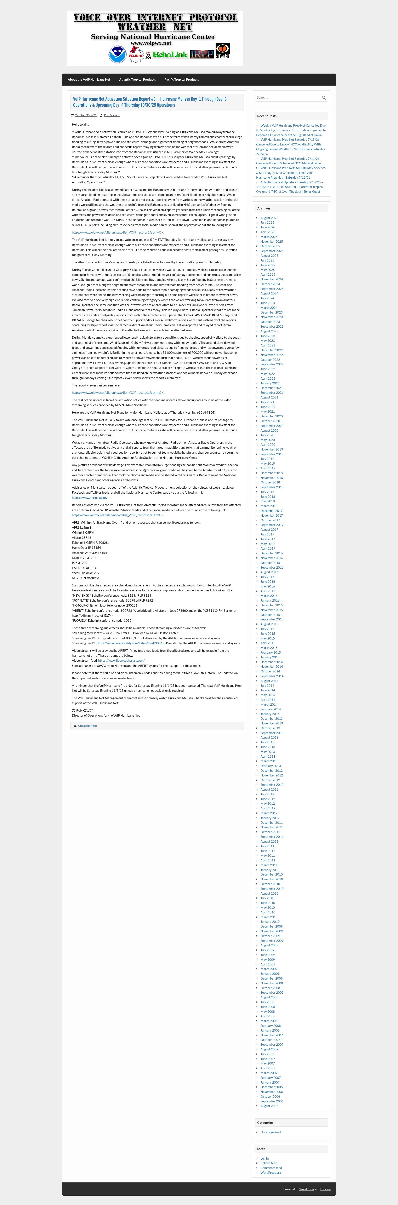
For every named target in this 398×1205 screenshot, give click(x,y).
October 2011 (270, 832)
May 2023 (268, 340)
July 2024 (267, 298)
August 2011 (269, 841)
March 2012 (269, 813)
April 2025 (268, 274)
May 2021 (268, 411)
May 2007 (268, 1063)
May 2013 (268, 751)
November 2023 (272, 317)
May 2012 (268, 803)
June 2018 (268, 496)
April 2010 (268, 912)
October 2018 (270, 482)
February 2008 (271, 1025)
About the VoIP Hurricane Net (89, 79)
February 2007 (271, 1077)
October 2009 (270, 936)
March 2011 (269, 865)
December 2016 (272, 553)
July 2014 (267, 685)
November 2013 (272, 723)
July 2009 (267, 950)
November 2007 (272, 1035)
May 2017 (268, 544)
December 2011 (272, 822)
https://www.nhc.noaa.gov (89, 497)
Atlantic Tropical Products (137, 79)
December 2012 (272, 770)
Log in (265, 1158)
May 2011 (268, 855)
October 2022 (270, 359)
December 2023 (272, 312)
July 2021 (267, 402)
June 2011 (268, 851)
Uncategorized (87, 725)
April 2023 (268, 345)
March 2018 (269, 506)
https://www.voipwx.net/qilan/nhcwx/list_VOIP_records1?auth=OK (118, 232)
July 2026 (267, 222)
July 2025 (267, 260)
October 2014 (270, 671)
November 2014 (272, 666)
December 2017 (272, 510)
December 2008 (272, 978)
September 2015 (272, 619)
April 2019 (268, 468)
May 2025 (268, 269)
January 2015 (270, 657)
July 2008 (267, 1002)
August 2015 (269, 624)
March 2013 (269, 761)
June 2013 (268, 747)
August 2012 (269, 789)
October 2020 (270, 421)
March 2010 (269, 917)
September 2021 (272, 392)
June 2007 (268, 1059)
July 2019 (267, 458)
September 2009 (272, 940)
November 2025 (272, 241)
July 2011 (267, 846)
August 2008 (269, 997)
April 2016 (268, 591)
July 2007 (267, 1054)
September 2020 (272, 426)
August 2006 (269, 1106)
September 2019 (272, 454)
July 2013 (267, 742)
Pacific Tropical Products (182, 79)
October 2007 (270, 1040)
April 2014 (268, 699)
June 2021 (268, 407)
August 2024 (269, 293)
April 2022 (268, 378)
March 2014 (269, 704)
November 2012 (272, 775)
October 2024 (270, 284)
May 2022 (268, 373)
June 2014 (268, 690)
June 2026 (268, 227)
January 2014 (270, 714)
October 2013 (270, 728)
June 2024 (268, 303)
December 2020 (272, 416)
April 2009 (268, 964)
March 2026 (269, 237)
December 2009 (272, 926)
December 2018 (272, 473)
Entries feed (269, 1163)
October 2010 (270, 884)
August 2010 (269, 893)
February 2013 (271, 766)
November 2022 (272, 355)
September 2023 (272, 326)
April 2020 (268, 444)
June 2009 (268, 955)
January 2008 (270, 1030)
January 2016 (270, 600)
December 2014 (272, 662)
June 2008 (268, 1007)
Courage (325, 1189)
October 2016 (270, 562)
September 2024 (272, 289)
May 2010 (268, 907)
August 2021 (269, 397)
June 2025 (268, 265)
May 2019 (268, 463)
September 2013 (272, 733)
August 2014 (269, 681)
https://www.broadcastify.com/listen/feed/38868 (130, 643)
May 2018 (268, 501)
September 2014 (272, 676)
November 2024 (272, 279)
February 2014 (271, 709)
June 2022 (268, 369)
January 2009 (270, 973)
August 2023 (269, 331)
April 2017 (268, 548)
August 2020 (269, 430)
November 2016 (272, 558)
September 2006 (272, 1101)
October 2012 (270, 780)
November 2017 (272, 515)
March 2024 (269, 307)
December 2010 (272, 874)
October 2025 (270, 246)
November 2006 (272, 1092)
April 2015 (268, 643)
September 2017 (272, 525)
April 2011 (268, 860)
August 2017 (269, 529)
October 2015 (270, 614)
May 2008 (268, 1011)
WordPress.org (271, 1172)
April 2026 (268, 232)
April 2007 (268, 1068)
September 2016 (272, 567)
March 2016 (269, 595)
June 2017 (268, 539)
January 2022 (270, 383)
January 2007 (270, 1082)
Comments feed (271, 1168)
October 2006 (270, 1096)
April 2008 (268, 1016)
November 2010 (272, 879)
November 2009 (272, 931)
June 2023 (268, 336)
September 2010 (272, 888)
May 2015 (268, 638)
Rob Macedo (112, 115)
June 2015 (268, 633)
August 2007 (269, 1049)
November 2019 (272, 449)
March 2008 (269, 1021)
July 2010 (267, 898)
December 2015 (272, 605)
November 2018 (272, 478)
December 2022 (272, 350)
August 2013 (269, 737)
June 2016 (268, 581)
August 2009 (269, 945)
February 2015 (271, 652)
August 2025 (269, 255)
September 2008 (272, 992)
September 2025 (272, 251)
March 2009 (269, 969)
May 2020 (268, 440)
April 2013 (268, 756)
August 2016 (269, 572)
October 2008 (270, 988)
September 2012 (272, 784)
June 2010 (268, 903)
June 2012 (268, 799)
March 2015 (269, 647)
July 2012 (267, 794)
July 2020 (267, 435)
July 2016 (267, 577)
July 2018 (267, 492)
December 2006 (272, 1087)
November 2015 (272, 610)
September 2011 (272, 836)
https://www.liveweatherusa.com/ (121, 660)
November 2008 (272, 983)
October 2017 (270, 520)
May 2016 (268, 586)
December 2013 (272, 718)
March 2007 (269, 1073)
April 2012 (268, 808)
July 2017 (267, 534)
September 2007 (272, 1044)
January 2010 (270, 921)
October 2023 (270, 321)
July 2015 (267, 629)
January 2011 (270, 870)
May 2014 (268, 695)
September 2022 (272, 364)
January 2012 (270, 818)
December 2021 (272, 388)
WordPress (306, 1189)
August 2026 (269, 218)
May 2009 (268, 959)
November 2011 (272, 827)
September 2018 (272, 487)
